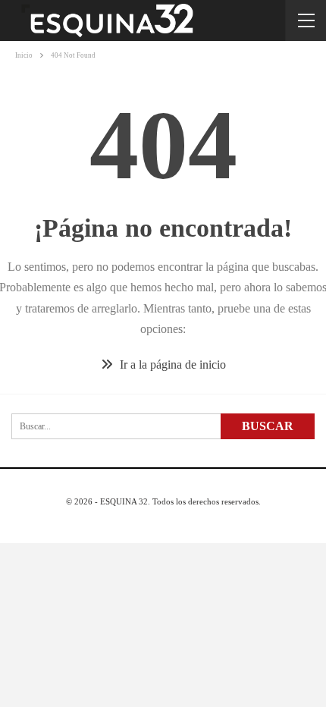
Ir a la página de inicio (171, 364)
